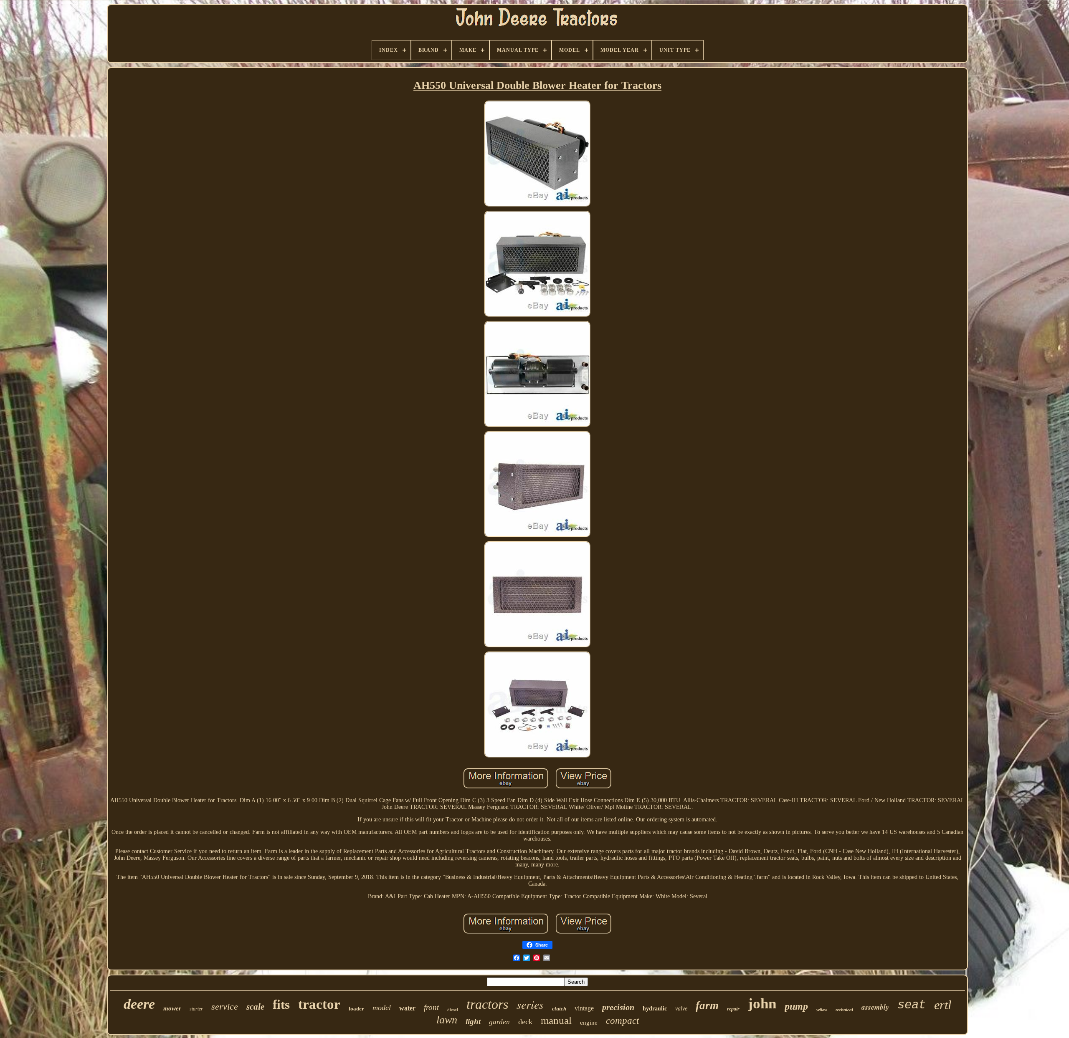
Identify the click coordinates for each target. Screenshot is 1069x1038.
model (381, 1007)
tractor (319, 1004)
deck (525, 1022)
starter (196, 1009)
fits (281, 1004)
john (762, 1003)
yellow (821, 1010)
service (224, 1006)
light (473, 1021)
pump (796, 1006)
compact (622, 1020)
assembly (875, 1007)
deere (139, 1004)
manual (556, 1020)
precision (618, 1007)
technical (844, 1009)
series (530, 1004)
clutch (559, 1008)
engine (589, 1022)
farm (707, 1005)
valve (681, 1008)
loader (356, 1008)
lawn (446, 1020)
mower (172, 1008)
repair (733, 1009)
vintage (584, 1008)
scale (255, 1007)
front (431, 1007)
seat (911, 1005)
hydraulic (655, 1008)
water (407, 1008)
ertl (942, 1005)
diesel (452, 1009)
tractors (487, 1004)
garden (499, 1022)
